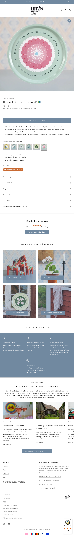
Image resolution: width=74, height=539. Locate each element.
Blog (4, 477)
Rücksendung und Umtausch (12, 518)
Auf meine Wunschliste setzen (14, 169)
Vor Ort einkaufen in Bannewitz (49, 480)
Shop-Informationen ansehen (14, 160)
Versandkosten (14, 108)
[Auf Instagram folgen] (4, 524)
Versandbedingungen (10, 512)
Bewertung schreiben (37, 232)
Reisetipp (38, 422)
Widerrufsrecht (8, 515)
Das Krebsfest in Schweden (13, 425)
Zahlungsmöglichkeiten (10, 508)
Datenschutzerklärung (10, 505)
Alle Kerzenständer (52, 277)
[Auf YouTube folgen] (9, 524)
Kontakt (5, 466)
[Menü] (71, 520)
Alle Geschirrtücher (53, 313)
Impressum (6, 499)
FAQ (4, 470)
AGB (4, 502)
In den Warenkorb (37, 120)
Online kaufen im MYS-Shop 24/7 (50, 477)
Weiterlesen (7, 444)
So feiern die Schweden (9, 422)
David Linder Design (8, 98)
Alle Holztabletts (17, 313)
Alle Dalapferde (16, 277)
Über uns (6, 474)
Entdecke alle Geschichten (37, 451)
